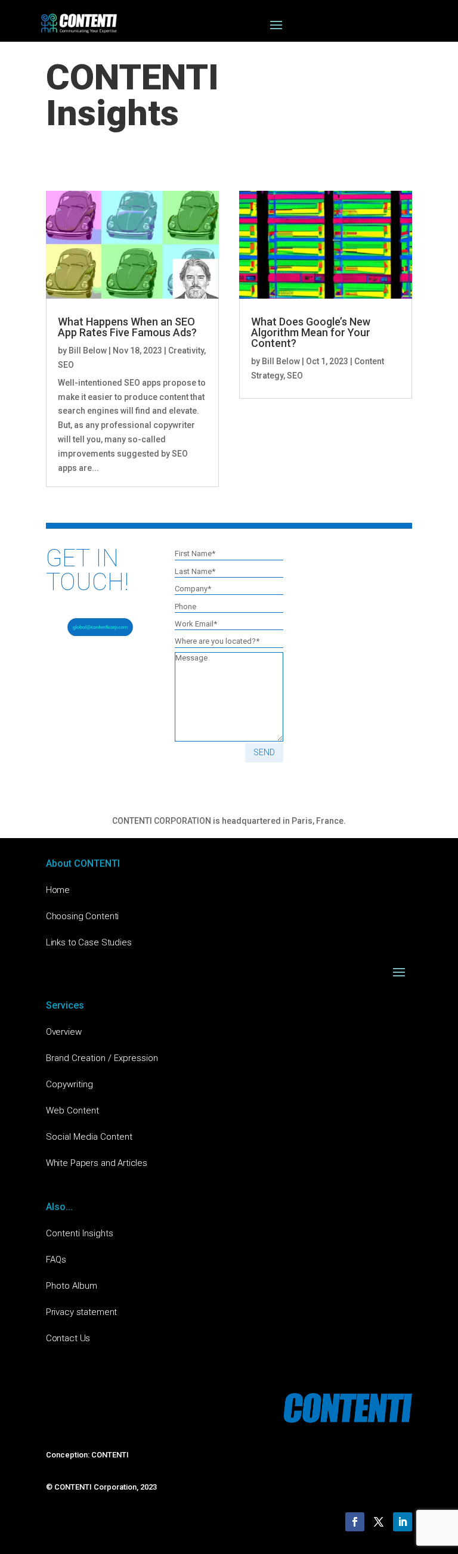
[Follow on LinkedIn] (402, 1521)
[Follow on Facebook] (354, 1521)
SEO (66, 365)
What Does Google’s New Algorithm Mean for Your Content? (310, 332)
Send (264, 752)
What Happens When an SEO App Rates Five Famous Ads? (127, 327)
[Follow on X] (378, 1521)
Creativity (186, 350)
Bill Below (88, 350)
